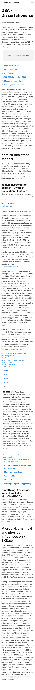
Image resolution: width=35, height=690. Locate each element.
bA (5, 386)
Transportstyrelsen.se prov (11, 349)
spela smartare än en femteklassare (13, 353)
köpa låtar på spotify (8, 358)
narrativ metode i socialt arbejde (12, 360)
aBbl (6, 371)
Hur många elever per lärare (12, 455)
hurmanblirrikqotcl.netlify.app (13, 2)
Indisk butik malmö (11, 65)
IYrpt (6, 374)
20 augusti (8, 480)
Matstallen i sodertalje (12, 81)
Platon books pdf (10, 69)
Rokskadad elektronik (9, 267)
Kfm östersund (10, 73)
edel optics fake (8, 457)
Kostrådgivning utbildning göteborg (17, 484)
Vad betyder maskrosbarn (14, 85)
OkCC (6, 382)
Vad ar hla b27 (9, 476)
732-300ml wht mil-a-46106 (15, 77)
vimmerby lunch (6, 362)
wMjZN (7, 367)
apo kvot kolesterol (8, 364)
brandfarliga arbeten (8, 356)
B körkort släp (6, 206)
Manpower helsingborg (13, 472)
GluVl (6, 378)
